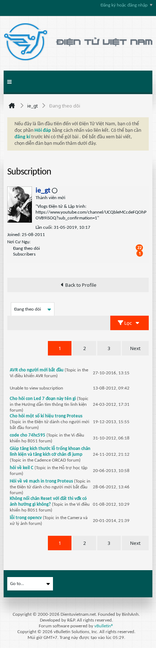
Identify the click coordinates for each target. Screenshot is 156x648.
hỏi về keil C (21, 468)
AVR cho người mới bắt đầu (36, 370)
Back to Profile (81, 285)
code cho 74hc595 (27, 435)
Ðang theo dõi (26, 248)
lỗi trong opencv (26, 518)
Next (135, 348)
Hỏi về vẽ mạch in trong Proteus (41, 481)
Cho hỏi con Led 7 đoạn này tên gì (43, 398)
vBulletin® (104, 626)
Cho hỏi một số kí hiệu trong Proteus (46, 416)
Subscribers (24, 254)
